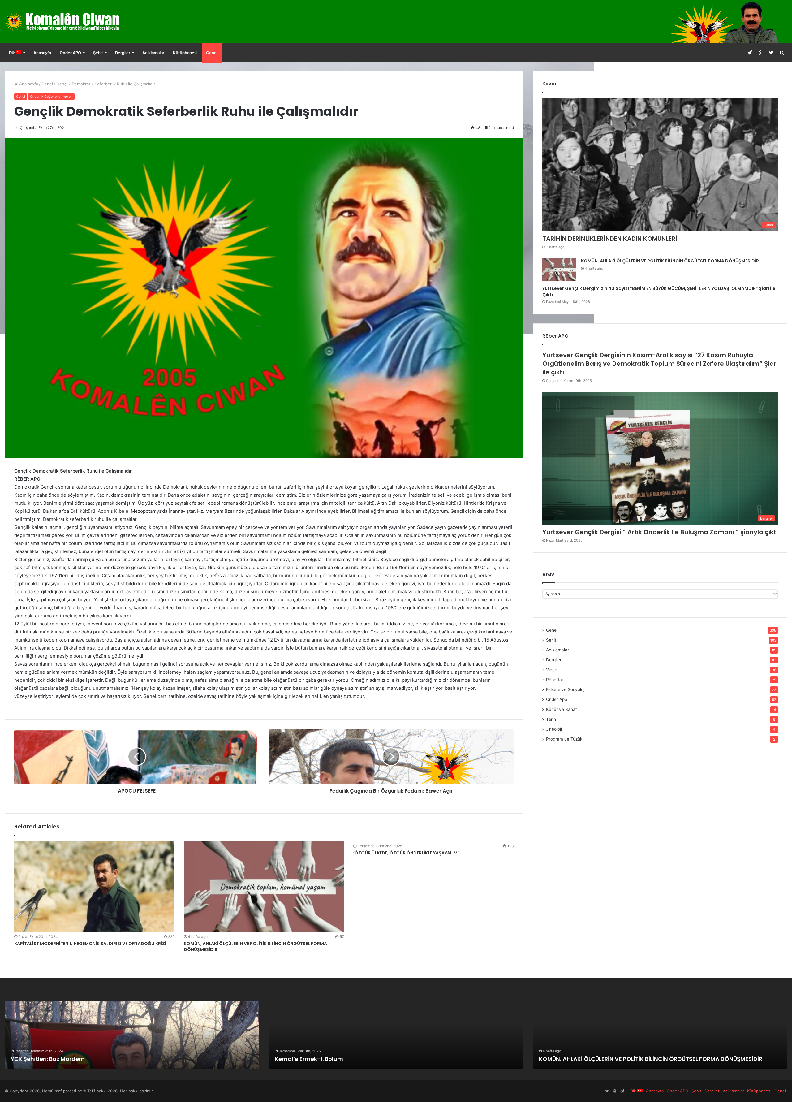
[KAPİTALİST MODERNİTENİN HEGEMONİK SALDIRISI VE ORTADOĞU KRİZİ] (94, 886)
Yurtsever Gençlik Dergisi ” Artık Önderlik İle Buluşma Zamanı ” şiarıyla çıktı (660, 532)
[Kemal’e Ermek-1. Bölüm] (396, 1035)
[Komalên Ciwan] (77, 21)
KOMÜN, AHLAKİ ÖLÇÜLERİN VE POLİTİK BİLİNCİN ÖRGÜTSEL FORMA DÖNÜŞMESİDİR (255, 946)
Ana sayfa (28, 83)
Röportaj (554, 679)
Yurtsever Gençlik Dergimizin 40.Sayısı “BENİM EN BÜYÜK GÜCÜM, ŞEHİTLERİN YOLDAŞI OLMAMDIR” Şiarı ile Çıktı (658, 291)
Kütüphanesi (185, 52)
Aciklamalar (153, 52)
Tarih (551, 719)
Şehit (98, 52)
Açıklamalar (557, 649)
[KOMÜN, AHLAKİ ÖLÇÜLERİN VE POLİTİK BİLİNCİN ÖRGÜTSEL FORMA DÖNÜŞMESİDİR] (264, 886)
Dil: (12, 52)
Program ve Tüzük (564, 739)
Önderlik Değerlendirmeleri (51, 96)
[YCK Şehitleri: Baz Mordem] (132, 1035)
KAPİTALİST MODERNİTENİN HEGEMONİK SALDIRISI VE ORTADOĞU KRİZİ (90, 943)
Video (551, 669)
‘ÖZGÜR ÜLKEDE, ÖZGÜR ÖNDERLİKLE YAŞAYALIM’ (406, 853)
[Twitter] (771, 52)
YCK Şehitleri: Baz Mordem (48, 1059)
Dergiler (122, 52)
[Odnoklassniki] (760, 52)
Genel (211, 52)
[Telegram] (749, 52)
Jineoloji (554, 729)
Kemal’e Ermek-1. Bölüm (309, 1059)
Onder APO (70, 52)
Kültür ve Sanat (561, 709)
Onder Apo (556, 699)
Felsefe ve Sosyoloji (565, 689)
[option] (132, 1035)
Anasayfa (42, 52)
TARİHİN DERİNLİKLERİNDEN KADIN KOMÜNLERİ (609, 238)
